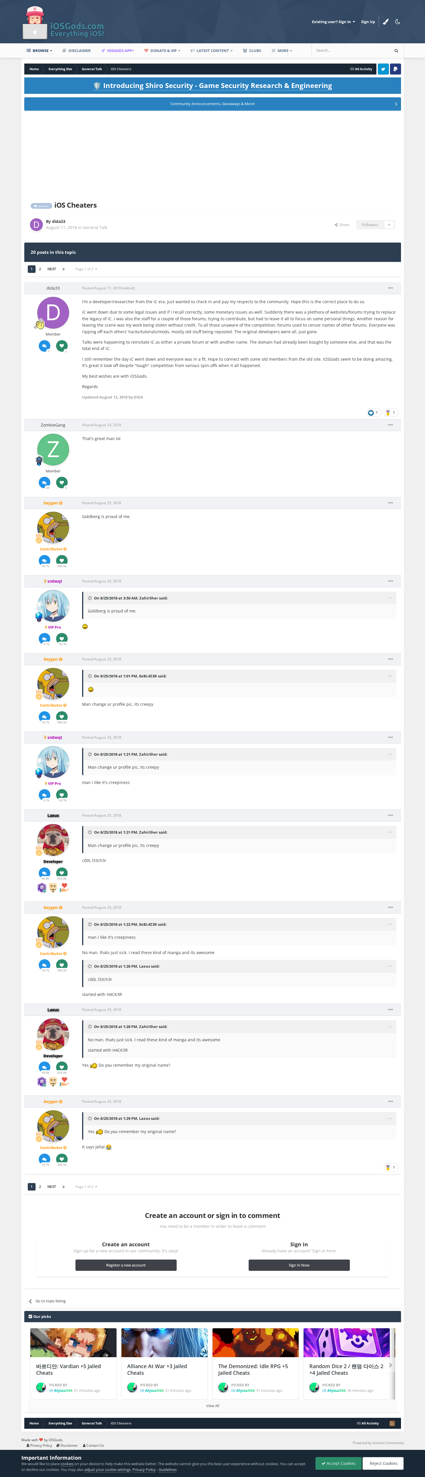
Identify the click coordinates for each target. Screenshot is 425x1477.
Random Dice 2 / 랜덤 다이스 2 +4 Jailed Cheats (346, 1369)
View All (212, 1405)
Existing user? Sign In (332, 21)
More (283, 50)
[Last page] (64, 269)
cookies (66, 1463)
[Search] (396, 50)
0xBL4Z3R (148, 676)
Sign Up (368, 21)
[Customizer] (386, 22)
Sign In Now (299, 1265)
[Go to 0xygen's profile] (53, 527)
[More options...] (390, 288)
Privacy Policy (40, 1445)
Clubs (254, 50)
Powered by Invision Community (378, 1442)
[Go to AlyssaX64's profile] (41, 1387)
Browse (40, 50)
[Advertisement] (212, 154)
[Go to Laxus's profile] (53, 840)
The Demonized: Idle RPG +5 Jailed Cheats (253, 1369)
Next (51, 269)
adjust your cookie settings (107, 1469)
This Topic (373, 50)
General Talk (95, 227)
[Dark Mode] (398, 22)
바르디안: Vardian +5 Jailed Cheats (68, 1369)
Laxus (144, 966)
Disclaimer (79, 50)
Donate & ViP (163, 50)
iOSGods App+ (120, 50)
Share (343, 224)
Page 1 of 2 (85, 269)
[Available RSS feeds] (392, 1423)
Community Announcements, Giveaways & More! (212, 103)
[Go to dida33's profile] (36, 224)
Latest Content (212, 50)
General (43, 206)
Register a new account (126, 1265)
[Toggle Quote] (90, 598)
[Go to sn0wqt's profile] (53, 606)
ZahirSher (148, 598)
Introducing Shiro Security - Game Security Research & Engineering (212, 85)
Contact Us (95, 1445)
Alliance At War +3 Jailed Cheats (157, 1369)
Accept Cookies (341, 1463)
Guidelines (168, 1469)
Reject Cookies (383, 1463)
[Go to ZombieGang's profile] (53, 449)
